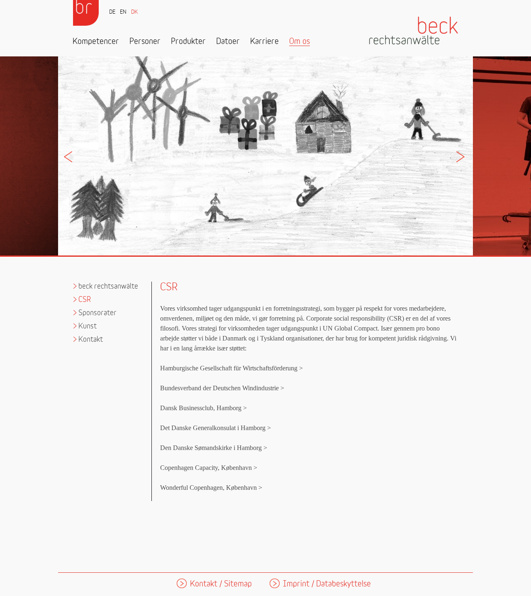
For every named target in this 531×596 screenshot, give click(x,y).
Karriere (264, 42)
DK (134, 12)
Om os (299, 42)
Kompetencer (96, 42)
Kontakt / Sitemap (221, 584)
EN (123, 12)
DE (112, 12)
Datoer (228, 42)
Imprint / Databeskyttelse (327, 584)
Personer (145, 42)
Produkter (188, 42)
